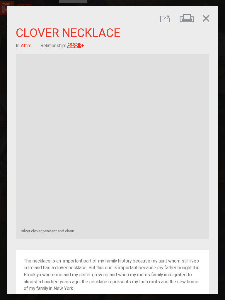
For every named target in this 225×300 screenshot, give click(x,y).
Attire (26, 45)
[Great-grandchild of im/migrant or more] (75, 45)
